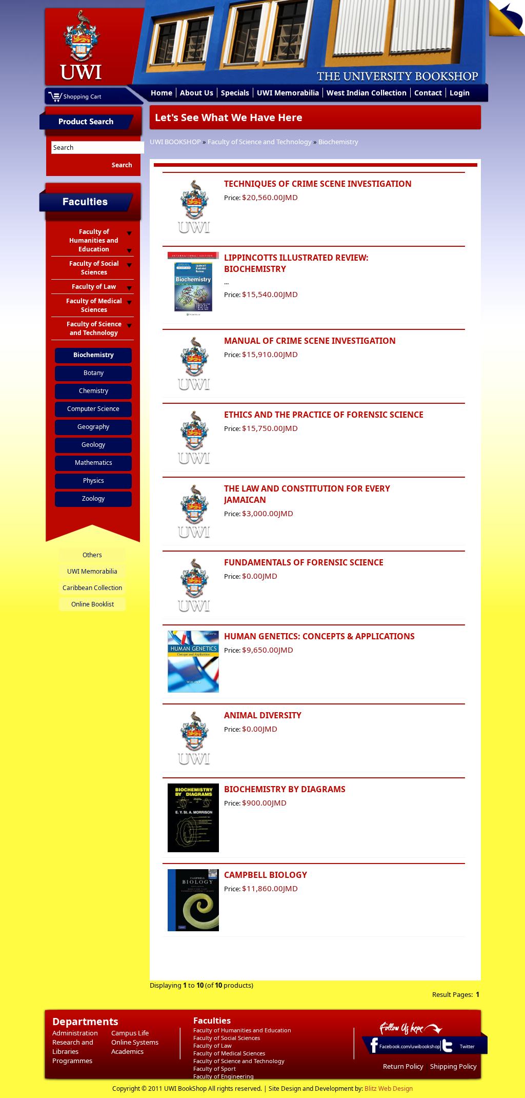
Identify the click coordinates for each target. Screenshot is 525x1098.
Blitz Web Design (389, 1088)
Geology (93, 444)
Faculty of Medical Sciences (229, 1053)
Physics (93, 480)
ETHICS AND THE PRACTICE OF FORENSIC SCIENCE (323, 414)
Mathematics (93, 462)
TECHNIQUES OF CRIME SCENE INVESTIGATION (318, 183)
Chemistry (93, 390)
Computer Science (93, 408)
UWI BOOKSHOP (175, 141)
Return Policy (403, 1066)
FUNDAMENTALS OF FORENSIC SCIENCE (303, 562)
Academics (127, 1051)
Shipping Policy (453, 1066)
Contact (428, 92)
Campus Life (130, 1032)
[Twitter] (446, 1051)
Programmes (72, 1060)
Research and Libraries (72, 1046)
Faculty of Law (212, 1045)
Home (161, 92)
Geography (93, 426)
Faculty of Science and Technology (260, 141)
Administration (75, 1032)
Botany (94, 372)
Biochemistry (338, 141)
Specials (235, 92)
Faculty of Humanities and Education (242, 1030)
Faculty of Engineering (223, 1076)
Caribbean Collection (92, 587)
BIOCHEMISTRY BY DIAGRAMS (285, 789)
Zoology (93, 498)
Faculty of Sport (214, 1068)
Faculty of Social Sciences (226, 1038)
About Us (196, 92)
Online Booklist (92, 604)
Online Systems (134, 1042)
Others (92, 555)
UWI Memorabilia (288, 92)
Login (460, 92)
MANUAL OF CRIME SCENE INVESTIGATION (310, 340)
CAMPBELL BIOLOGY (265, 874)
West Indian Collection (367, 92)
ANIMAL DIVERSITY (262, 715)
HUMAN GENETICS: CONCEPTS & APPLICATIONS (319, 636)
